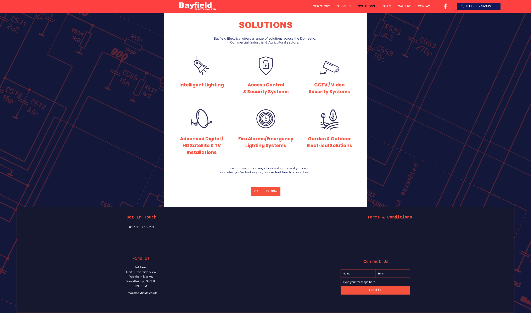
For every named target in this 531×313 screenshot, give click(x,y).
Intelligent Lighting (201, 85)
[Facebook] (445, 6)
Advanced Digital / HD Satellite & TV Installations (201, 146)
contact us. (301, 172)
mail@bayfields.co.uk (142, 293)
